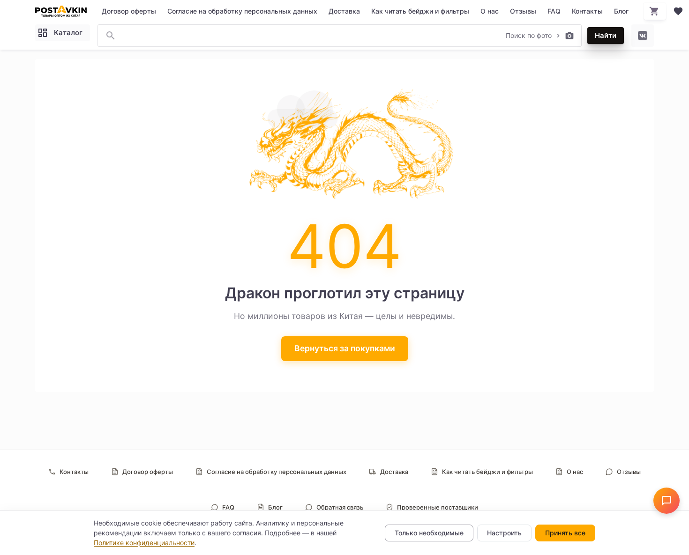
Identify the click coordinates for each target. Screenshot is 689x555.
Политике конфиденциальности (144, 543)
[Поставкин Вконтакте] (642, 35)
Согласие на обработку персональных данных (242, 11)
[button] (666, 501)
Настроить (504, 533)
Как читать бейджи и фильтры (420, 11)
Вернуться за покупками (344, 348)
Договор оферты (129, 11)
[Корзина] (655, 11)
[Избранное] (678, 11)
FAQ (554, 11)
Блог (621, 11)
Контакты (587, 11)
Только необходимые (429, 533)
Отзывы (523, 11)
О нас (489, 11)
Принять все (565, 533)
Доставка (344, 11)
